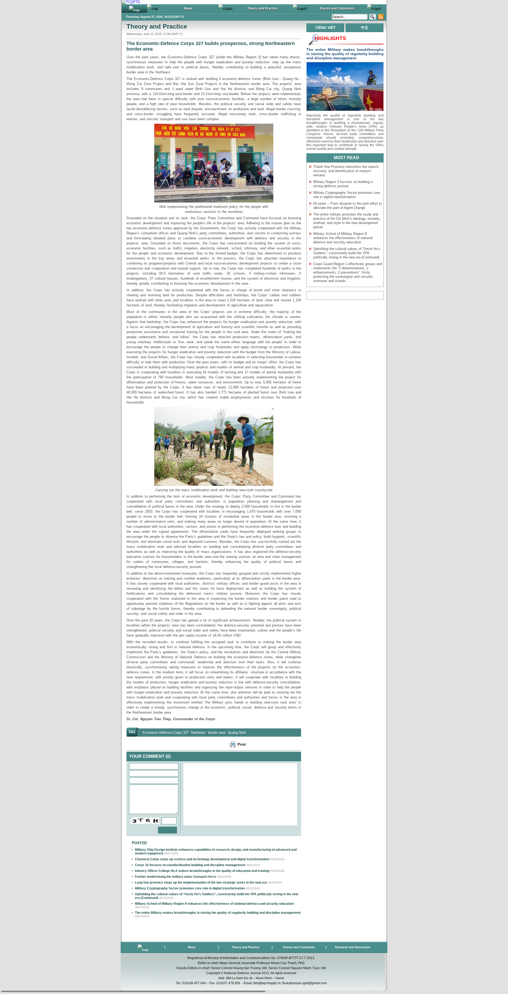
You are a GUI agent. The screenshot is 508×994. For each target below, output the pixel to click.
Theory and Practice (156, 26)
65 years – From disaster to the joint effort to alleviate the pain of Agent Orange (347, 206)
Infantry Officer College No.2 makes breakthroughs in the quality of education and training (202, 871)
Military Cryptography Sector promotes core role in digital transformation (190, 888)
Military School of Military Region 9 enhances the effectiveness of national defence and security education (214, 904)
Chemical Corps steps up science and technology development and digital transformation (202, 859)
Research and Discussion (352, 947)
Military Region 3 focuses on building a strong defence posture (343, 184)
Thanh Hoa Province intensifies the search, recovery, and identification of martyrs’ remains (346, 171)
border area (216, 733)
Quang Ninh (237, 733)
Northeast (198, 733)
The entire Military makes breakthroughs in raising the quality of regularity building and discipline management (218, 913)
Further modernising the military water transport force (175, 877)
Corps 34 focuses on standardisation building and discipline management (190, 865)
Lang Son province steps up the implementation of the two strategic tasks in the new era (201, 882)
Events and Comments (299, 947)
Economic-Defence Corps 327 (166, 733)
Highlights (330, 38)
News (192, 947)
